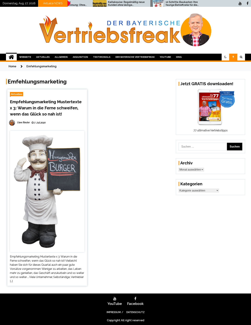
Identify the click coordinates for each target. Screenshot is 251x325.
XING (179, 57)
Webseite (25, 57)
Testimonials (101, 57)
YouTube (165, 57)
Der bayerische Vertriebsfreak (135, 57)
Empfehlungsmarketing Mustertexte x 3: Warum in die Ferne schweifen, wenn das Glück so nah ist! (46, 108)
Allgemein (61, 57)
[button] (225, 57)
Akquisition (80, 57)
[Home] (11, 57)
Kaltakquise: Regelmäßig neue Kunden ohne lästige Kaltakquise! (115, 3)
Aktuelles (43, 57)
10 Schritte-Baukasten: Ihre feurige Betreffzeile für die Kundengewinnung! (170, 3)
